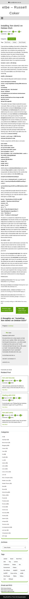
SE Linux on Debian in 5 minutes (9, 284)
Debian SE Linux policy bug (8, 294)
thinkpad (11, 579)
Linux (3, 468)
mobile (21, 573)
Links (3, 466)
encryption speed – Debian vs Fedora (11, 289)
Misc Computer (6, 477)
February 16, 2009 (9, 415)
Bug (10, 561)
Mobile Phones (5, 483)
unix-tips (4, 530)
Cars (3, 451)
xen (2, 301)
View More (4, 389)
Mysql (3, 489)
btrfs (5, 561)
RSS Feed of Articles (6, 588)
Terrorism (4, 524)
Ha (3, 454)
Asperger (4, 439)
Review (4, 503)
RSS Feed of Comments (7, 589)
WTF (3, 536)
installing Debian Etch (6, 279)
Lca (3, 460)
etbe (15, 31)
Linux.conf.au (5, 471)
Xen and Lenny (7, 412)
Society (4, 515)
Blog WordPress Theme (9, 597)
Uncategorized (5, 527)
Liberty (3, 463)
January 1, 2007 (7, 31)
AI (2, 436)
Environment (7, 567)
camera (16, 561)
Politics (4, 495)
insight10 (15, 570)
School (4, 506)
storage (4, 521)
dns (20, 564)
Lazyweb (22, 570)
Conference (6, 564)
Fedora (14, 567)
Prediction (4, 501)
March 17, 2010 (8, 398)
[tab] (2, 18)
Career (4, 448)
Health (3, 457)
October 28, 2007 (8, 380)
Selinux (21, 576)
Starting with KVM (8, 395)
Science (4, 509)
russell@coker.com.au (14, 2)
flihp (7, 332)
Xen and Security (8, 378)
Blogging (4, 445)
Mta (3, 486)
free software (7, 570)
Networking (5, 492)
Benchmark (5, 442)
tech (5, 579)
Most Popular (22, 42)
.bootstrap (10, 325)
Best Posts (7, 42)
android (5, 558)
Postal (3, 498)
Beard (11, 558)
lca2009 (5, 573)
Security (4, 512)
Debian (14, 42)
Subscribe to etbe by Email (7, 591)
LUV (3, 474)
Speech (4, 518)
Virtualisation (11, 38)
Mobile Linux (5, 480)
